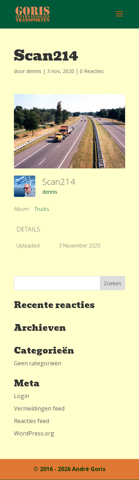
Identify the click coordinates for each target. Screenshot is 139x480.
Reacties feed (31, 421)
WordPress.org (34, 433)
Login (21, 396)
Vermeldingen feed (39, 408)
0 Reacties (92, 71)
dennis (33, 71)
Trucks (42, 208)
